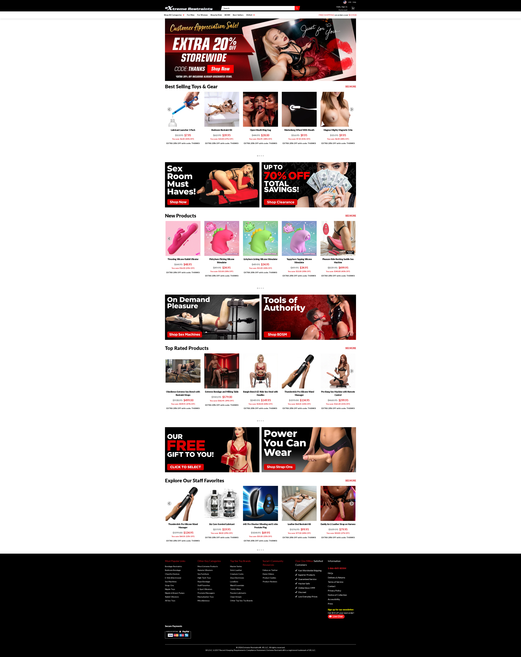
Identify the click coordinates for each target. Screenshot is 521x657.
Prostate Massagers (206, 593)
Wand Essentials (237, 585)
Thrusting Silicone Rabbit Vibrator (183, 259)
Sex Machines (171, 581)
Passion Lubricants (238, 593)
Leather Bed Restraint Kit (299, 524)
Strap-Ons (169, 585)
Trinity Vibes (235, 589)
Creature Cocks (237, 574)
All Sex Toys (170, 600)
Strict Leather (236, 570)
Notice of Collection (337, 595)
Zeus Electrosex (237, 578)
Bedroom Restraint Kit (221, 130)
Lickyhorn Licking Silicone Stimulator (260, 259)
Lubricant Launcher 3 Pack (183, 130)
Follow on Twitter (270, 570)
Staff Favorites (204, 585)
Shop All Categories (173, 15)
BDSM (227, 15)
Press (330, 603)
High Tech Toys (204, 578)
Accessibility (334, 599)
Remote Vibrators (205, 570)
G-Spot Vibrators (205, 589)
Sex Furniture (203, 574)
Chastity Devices (172, 574)
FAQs (330, 573)
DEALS (249, 15)
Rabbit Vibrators (172, 597)
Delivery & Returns (336, 577)
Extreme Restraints (251, 647)
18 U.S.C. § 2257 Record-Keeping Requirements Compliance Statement (235, 650)
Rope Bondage (204, 581)
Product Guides (269, 578)
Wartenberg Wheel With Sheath (299, 130)
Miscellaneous (204, 600)
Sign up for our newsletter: (341, 609)
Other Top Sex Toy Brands (241, 600)
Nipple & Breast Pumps (175, 593)
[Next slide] (352, 109)
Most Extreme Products (208, 566)
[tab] (257, 156)
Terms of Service (335, 582)
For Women (202, 15)
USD (345, 2)
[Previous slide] (169, 109)
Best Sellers (238, 15)
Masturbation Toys (206, 597)
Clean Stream (236, 597)
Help (354, 2)
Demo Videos (268, 574)
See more (350, 86)
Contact (331, 586)
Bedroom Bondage (173, 570)
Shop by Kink (216, 15)
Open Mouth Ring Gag (260, 130)
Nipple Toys (170, 589)
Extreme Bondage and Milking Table (222, 391)
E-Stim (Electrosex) (173, 578)
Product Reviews (270, 581)
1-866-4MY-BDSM (337, 568)
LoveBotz (234, 581)
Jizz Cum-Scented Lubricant (222, 524)
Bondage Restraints (173, 566)
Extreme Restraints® (276, 650)
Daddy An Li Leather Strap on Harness (338, 524)
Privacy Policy (334, 590)
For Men (190, 15)
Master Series (236, 566)
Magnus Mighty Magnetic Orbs (338, 130)
